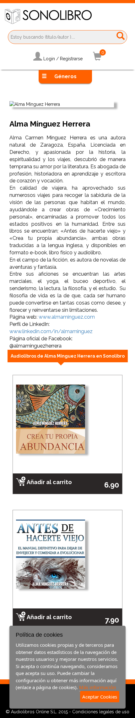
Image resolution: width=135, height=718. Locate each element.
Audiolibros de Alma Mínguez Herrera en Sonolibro (68, 356)
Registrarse (71, 58)
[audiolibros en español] (67, 16)
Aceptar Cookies (99, 697)
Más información (97, 687)
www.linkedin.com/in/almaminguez (51, 331)
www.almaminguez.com (67, 317)
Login (49, 58)
